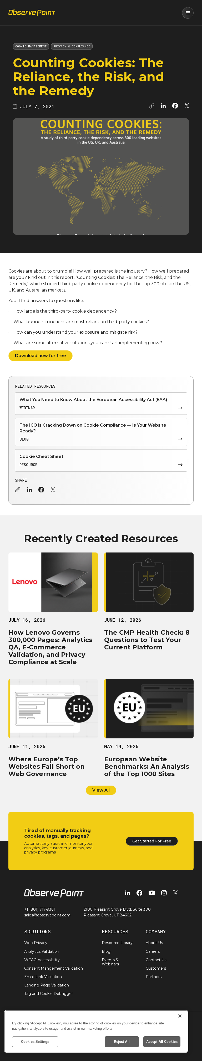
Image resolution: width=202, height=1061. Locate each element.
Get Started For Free (151, 841)
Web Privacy (35, 942)
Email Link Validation (43, 976)
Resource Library (117, 942)
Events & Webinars (110, 962)
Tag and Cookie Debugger (48, 993)
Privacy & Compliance (71, 46)
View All (101, 790)
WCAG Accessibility (42, 960)
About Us (154, 942)
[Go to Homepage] (31, 13)
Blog (106, 951)
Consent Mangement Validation (53, 968)
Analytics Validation (41, 951)
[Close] (180, 1016)
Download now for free (40, 355)
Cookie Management (31, 46)
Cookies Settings (35, 1042)
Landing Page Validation (46, 985)
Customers (156, 968)
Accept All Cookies (162, 1042)
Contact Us (156, 960)
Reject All (122, 1042)
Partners (153, 976)
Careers (153, 951)
